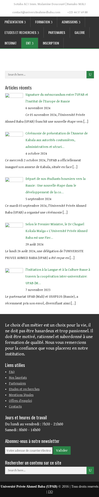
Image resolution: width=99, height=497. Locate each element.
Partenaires (56, 32)
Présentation (14, 21)
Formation (42, 21)
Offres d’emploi (20, 401)
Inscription (51, 42)
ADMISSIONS (70, 21)
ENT (28, 42)
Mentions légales (21, 395)
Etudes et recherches (20, 32)
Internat (11, 42)
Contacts (15, 407)
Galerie (79, 32)
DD (50, 492)
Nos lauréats (18, 378)
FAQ (12, 372)
